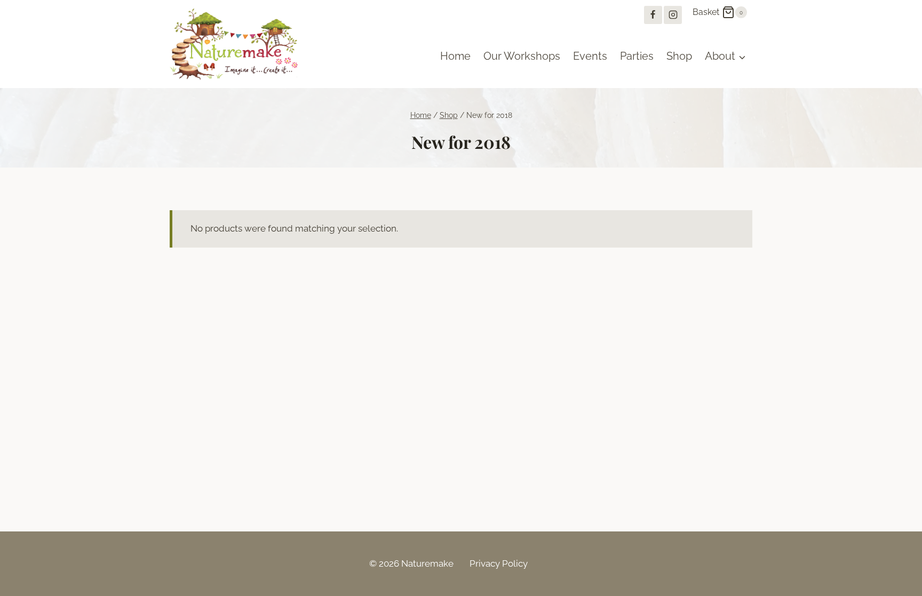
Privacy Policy (499, 563)
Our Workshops (521, 56)
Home (455, 56)
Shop (679, 56)
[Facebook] (653, 15)
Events (590, 56)
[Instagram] (673, 15)
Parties (637, 56)
